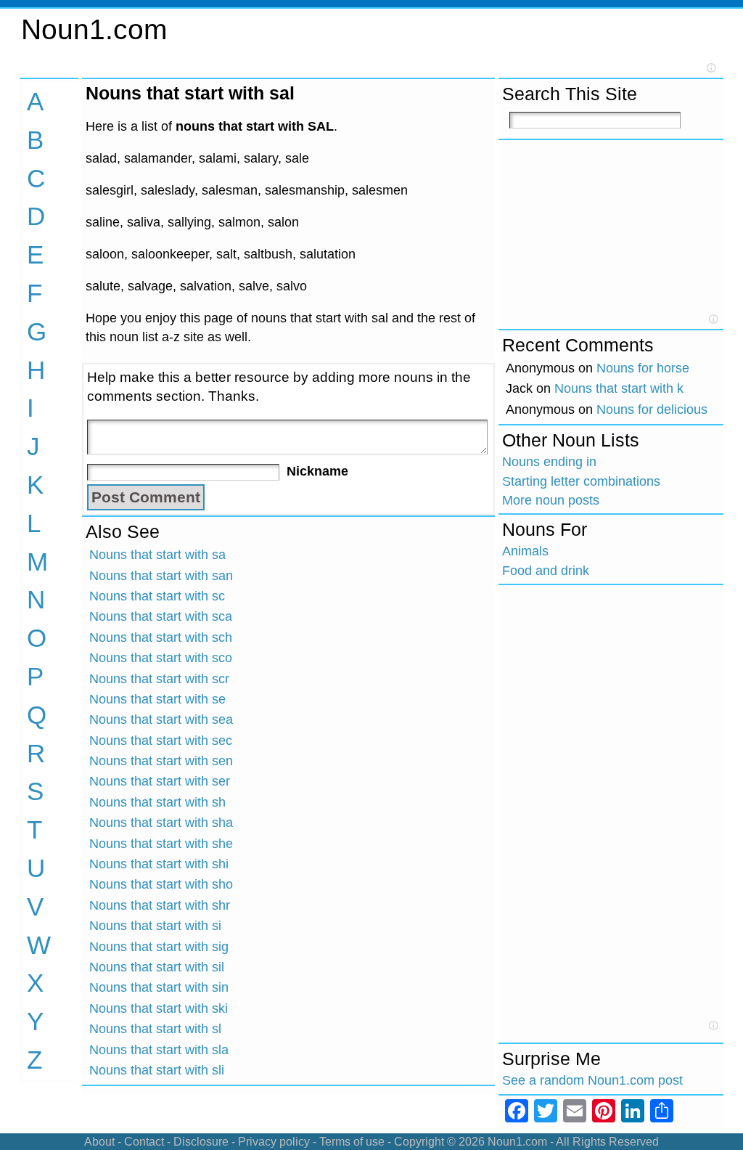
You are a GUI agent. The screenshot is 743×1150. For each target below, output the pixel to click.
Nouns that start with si (155, 925)
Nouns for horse (642, 368)
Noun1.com (94, 29)
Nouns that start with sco (160, 658)
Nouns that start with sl (155, 1028)
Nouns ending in (549, 461)
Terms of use (352, 1141)
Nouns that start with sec (160, 740)
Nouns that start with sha (161, 822)
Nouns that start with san (161, 575)
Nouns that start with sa (157, 554)
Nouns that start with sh (157, 802)
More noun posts (550, 500)
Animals (525, 551)
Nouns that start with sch (160, 637)
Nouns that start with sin (159, 987)
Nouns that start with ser (159, 781)
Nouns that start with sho (161, 884)
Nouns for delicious (651, 409)
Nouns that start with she (161, 843)
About (99, 1141)
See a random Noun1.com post (592, 1080)
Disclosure (201, 1141)
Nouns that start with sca (160, 616)
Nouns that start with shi (159, 864)
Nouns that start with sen (161, 761)
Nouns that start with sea (161, 719)
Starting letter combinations (581, 481)
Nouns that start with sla (159, 1050)
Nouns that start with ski (158, 1008)
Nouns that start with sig (159, 946)
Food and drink (545, 570)
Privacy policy (274, 1141)
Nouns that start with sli (156, 1070)
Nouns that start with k (619, 388)
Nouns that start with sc (157, 596)
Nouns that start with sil (156, 967)
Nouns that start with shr (159, 905)
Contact (144, 1141)
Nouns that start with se (157, 699)
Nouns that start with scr (159, 679)
